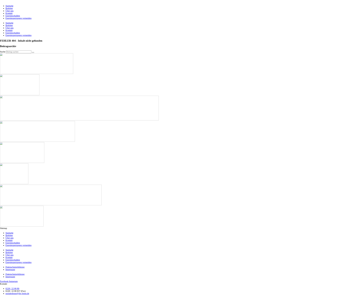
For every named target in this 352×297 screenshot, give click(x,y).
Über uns (9, 11)
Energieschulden (13, 16)
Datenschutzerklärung (15, 267)
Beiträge (9, 8)
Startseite (9, 6)
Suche (2, 52)
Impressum (10, 269)
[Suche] (33, 52)
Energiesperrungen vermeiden (18, 18)
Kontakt (9, 13)
